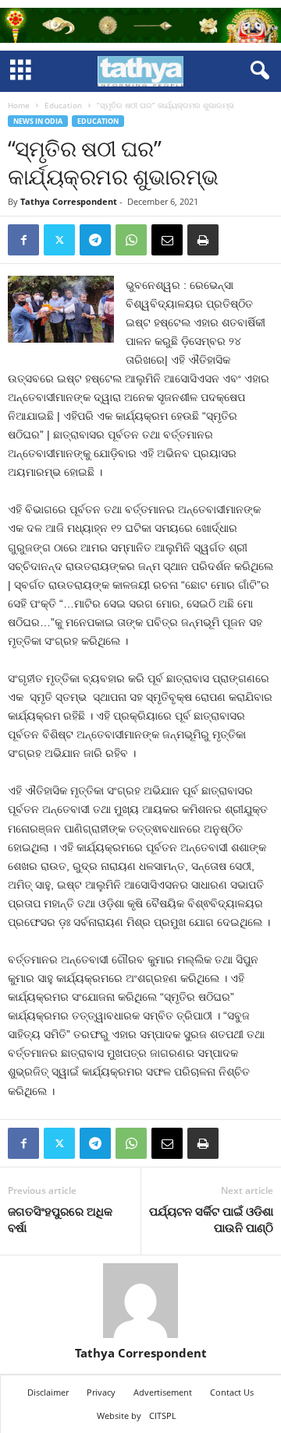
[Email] (167, 239)
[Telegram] (95, 239)
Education (63, 105)
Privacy (101, 1392)
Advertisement (162, 1392)
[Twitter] (59, 239)
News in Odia (37, 121)
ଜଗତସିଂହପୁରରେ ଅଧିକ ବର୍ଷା (60, 1219)
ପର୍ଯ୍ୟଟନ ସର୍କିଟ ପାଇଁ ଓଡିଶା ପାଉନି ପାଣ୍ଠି (211, 1219)
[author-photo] (140, 1300)
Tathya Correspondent (68, 201)
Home (19, 105)
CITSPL (162, 1415)
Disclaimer (48, 1392)
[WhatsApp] (131, 239)
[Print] (203, 239)
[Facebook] (23, 239)
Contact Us (232, 1392)
